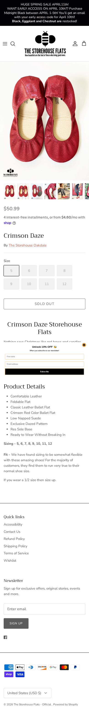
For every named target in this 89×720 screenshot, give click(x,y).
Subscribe (44, 371)
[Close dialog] (84, 345)
